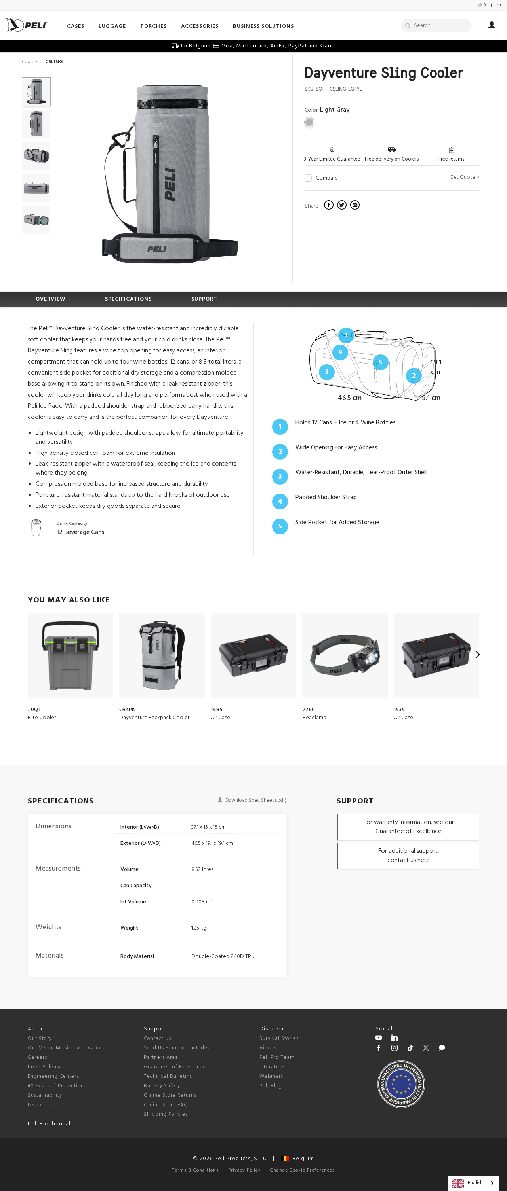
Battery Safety (162, 1086)
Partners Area (161, 1057)
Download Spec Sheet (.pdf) (255, 800)
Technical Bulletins (168, 1076)
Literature (271, 1067)
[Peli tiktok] (410, 1049)
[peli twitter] (426, 1049)
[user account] (491, 26)
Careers (37, 1057)
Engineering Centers (53, 1076)
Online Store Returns (170, 1095)
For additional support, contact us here (408, 855)
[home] (27, 25)
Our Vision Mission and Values (66, 1048)
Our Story (40, 1038)
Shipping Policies (166, 1114)
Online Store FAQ (166, 1105)
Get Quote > (464, 177)
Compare (327, 178)
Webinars (271, 1076)
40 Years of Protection (56, 1086)
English (475, 1183)
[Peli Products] (378, 1049)
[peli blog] (442, 1049)
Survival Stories (279, 1038)
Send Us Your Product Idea (177, 1048)
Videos (267, 1048)
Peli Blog (270, 1086)
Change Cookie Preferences (302, 1170)
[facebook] (329, 206)
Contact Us (157, 1038)
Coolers (30, 62)
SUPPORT (204, 299)
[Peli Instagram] (394, 1049)
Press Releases (46, 1067)
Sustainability (45, 1095)
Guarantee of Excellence (175, 1067)
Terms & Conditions (195, 1170)
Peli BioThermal (49, 1124)
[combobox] (473, 1183)
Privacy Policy (244, 1170)
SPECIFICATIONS (128, 299)
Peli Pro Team (277, 1057)
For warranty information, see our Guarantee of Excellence (409, 827)
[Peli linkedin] (394, 1039)
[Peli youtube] (378, 1039)
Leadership (42, 1105)
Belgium (301, 1158)
